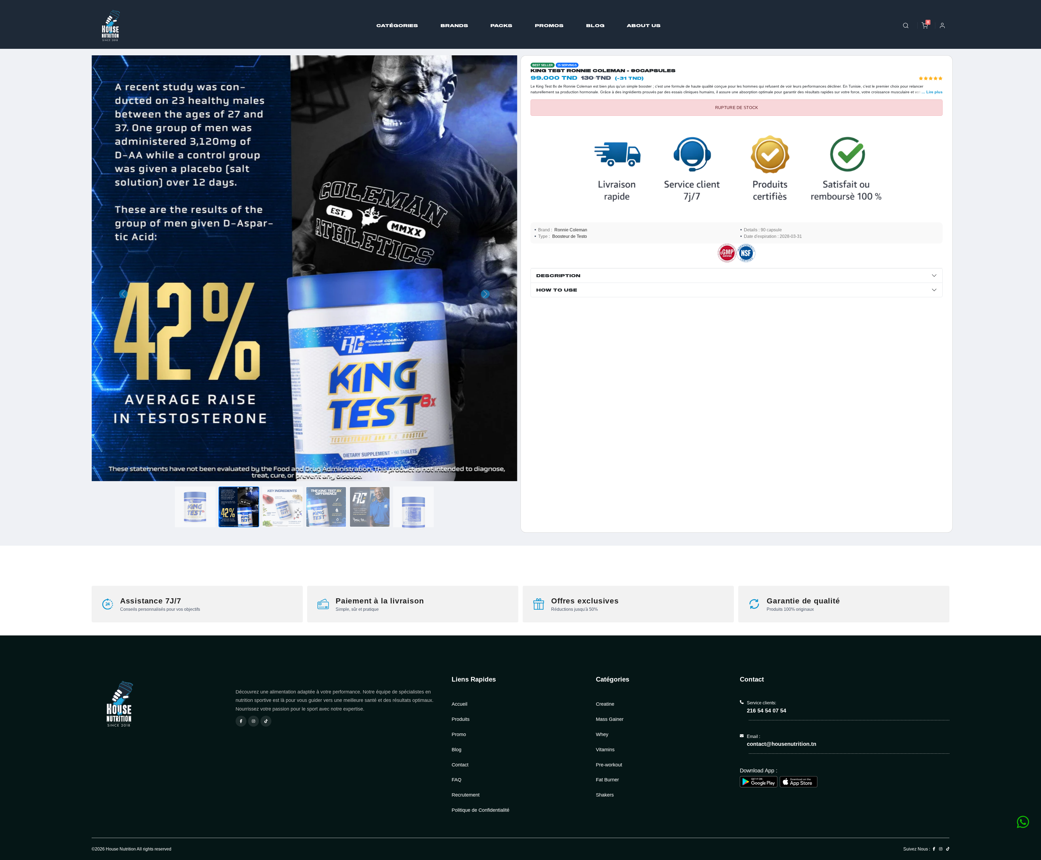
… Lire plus (932, 92)
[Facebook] (241, 721)
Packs (501, 25)
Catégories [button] (397, 25)
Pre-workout (609, 765)
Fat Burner (607, 779)
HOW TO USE (556, 289)
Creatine (605, 704)
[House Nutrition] (160, 704)
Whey (602, 734)
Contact (460, 765)
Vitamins (605, 749)
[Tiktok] (266, 721)
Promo (459, 734)
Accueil (459, 704)
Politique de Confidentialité (480, 810)
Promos (549, 25)
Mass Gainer (610, 719)
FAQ (456, 779)
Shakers (605, 795)
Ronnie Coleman (570, 229)
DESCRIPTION (558, 275)
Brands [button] (454, 25)
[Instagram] (253, 721)
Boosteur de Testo (569, 236)
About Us (644, 25)
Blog (595, 25)
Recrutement (466, 795)
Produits (461, 719)
